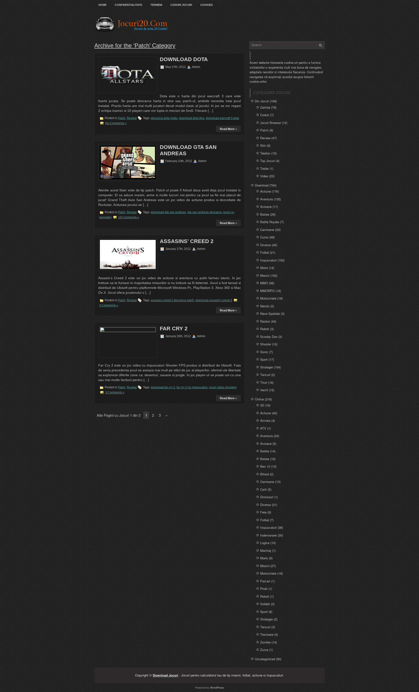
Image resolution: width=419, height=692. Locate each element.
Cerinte (265, 107)
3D (262, 405)
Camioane (267, 229)
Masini (264, 275)
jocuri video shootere (223, 387)
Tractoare (266, 634)
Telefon (265, 153)
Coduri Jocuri (181, 4)
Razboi (265, 321)
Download (261, 185)
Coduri (264, 115)
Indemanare (268, 535)
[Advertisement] (190, 81)
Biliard (264, 474)
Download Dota (184, 59)
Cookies (206, 4)
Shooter (265, 344)
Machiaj (265, 550)
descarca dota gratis (164, 118)
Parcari (265, 581)
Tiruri (263, 382)
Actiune (265, 191)
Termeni (156, 4)
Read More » (228, 129)
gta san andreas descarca (204, 212)
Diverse (265, 245)
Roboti (264, 328)
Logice (264, 542)
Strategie (266, 367)
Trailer (264, 168)
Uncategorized (265, 659)
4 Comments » (108, 305)
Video (264, 176)
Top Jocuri (267, 160)
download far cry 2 (163, 387)
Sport (264, 359)
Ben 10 (265, 466)
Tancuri (265, 374)
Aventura (266, 199)
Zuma (264, 649)
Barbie (264, 451)
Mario (264, 267)
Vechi (264, 390)
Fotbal (264, 252)
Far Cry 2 (173, 329)
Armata (265, 420)
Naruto (264, 306)
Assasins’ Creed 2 (186, 241)
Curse (264, 237)
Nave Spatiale (270, 313)
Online (259, 399)
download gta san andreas (168, 212)
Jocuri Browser (270, 122)
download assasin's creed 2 (213, 300)
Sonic (264, 352)
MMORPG (267, 290)
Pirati (263, 588)
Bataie (264, 214)
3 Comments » (114, 392)
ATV (263, 428)
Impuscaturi (268, 260)
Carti (263, 489)
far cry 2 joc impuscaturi (192, 387)
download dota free (191, 118)
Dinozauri (266, 497)
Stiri (263, 145)
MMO (264, 283)
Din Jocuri (262, 101)
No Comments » (116, 123)
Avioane (266, 206)
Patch (121, 118)
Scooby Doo (268, 336)
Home (102, 4)
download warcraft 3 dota (222, 118)
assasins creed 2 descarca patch (172, 300)
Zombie (265, 642)
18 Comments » (128, 217)
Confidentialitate (128, 4)
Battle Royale (269, 222)
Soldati (265, 604)
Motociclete (268, 298)
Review (132, 118)
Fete (263, 512)
